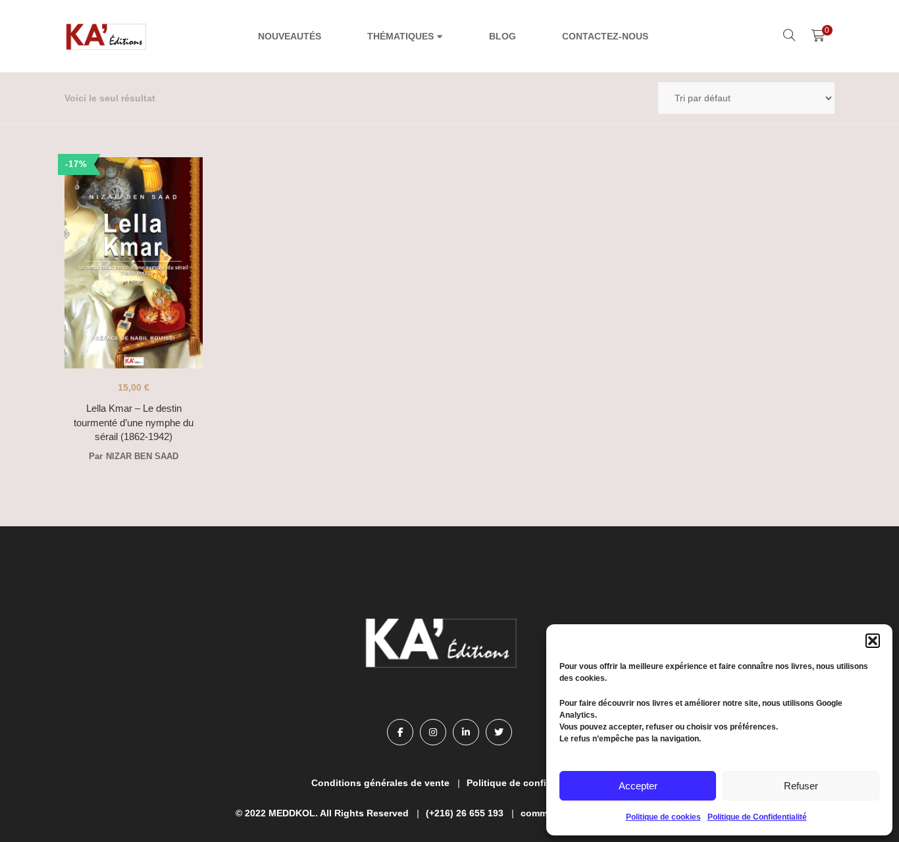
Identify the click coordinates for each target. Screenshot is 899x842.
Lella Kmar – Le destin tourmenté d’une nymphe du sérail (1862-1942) (133, 422)
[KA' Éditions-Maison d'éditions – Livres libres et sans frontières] (107, 36)
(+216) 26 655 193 (464, 813)
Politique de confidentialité (527, 783)
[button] (872, 640)
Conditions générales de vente (380, 783)
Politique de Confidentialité (757, 817)
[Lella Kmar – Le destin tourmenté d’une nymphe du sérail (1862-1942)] (133, 262)
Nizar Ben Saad (142, 456)
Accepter (638, 785)
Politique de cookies (663, 817)
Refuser (801, 785)
